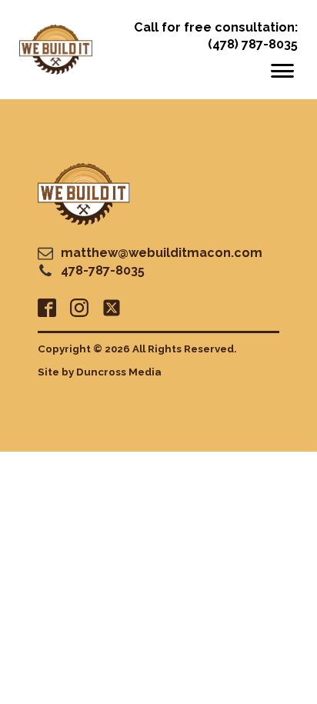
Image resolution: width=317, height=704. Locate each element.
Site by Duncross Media (100, 371)
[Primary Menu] (282, 71)
